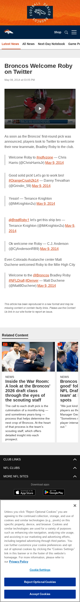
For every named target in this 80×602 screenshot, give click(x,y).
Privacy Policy (51, 561)
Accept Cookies (40, 594)
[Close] (75, 509)
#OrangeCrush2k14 (24, 180)
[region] (40, 553)
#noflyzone (44, 157)
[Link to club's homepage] (8, 30)
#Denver (31, 280)
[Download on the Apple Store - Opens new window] (24, 492)
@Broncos (41, 275)
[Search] (66, 32)
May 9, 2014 (44, 162)
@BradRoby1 (19, 220)
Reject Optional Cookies (40, 582)
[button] (40, 108)
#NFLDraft (16, 280)
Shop (57, 32)
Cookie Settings (40, 569)
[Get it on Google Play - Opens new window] (53, 494)
